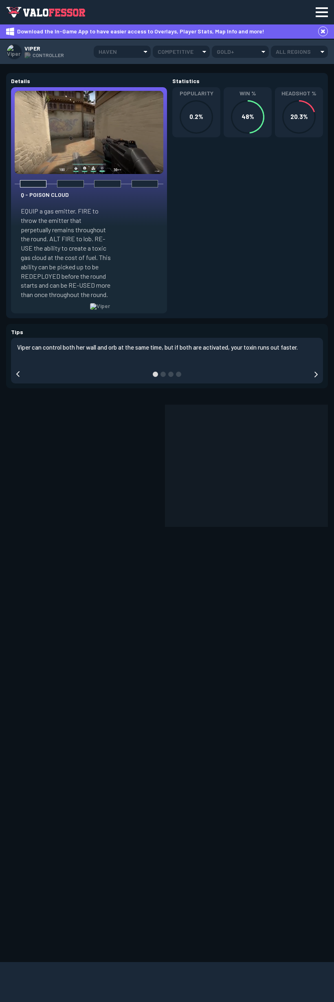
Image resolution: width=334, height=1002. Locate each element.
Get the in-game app (135, 12)
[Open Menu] (322, 12)
